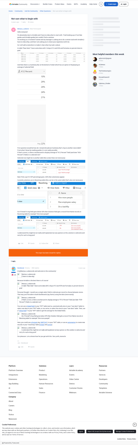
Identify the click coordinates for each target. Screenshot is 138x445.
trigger (42, 325)
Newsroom (13, 419)
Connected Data (15, 392)
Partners (102, 370)
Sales (41, 388)
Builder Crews (47, 4)
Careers (11, 405)
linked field (30, 306)
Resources (103, 366)
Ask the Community (31, 11)
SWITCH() (43, 322)
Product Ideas (59, 4)
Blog (10, 410)
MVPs (76, 4)
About (11, 401)
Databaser (20, 268)
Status (11, 414)
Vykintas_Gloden (104, 83)
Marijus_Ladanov (23, 29)
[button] (111, 4)
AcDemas (102, 65)
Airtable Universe (105, 392)
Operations (43, 379)
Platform (12, 366)
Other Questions (45, 11)
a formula (34, 322)
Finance (42, 392)
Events (69, 4)
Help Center (93, 4)
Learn (71, 366)
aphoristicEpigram (105, 58)
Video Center (74, 379)
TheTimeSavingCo (105, 71)
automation (72, 322)
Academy (84, 4)
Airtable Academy (76, 370)
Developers (103, 379)
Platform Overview (16, 370)
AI (9, 388)
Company (12, 397)
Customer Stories (75, 388)
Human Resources (46, 383)
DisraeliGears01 (104, 77)
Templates (103, 388)
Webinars (72, 392)
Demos (72, 383)
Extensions (13, 379)
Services (102, 375)
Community (19, 11)
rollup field (22, 311)
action (49, 325)
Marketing (43, 375)
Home (11, 11)
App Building (13, 383)
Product (42, 370)
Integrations (13, 375)
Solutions (42, 366)
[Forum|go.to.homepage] (18, 4)
